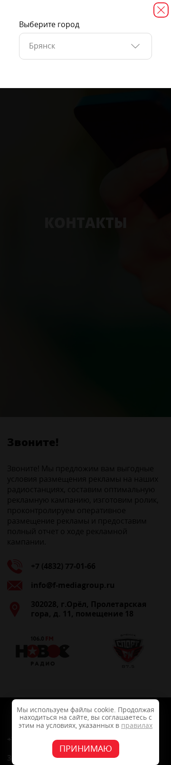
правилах (136, 726)
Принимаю (85, 749)
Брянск (42, 45)
